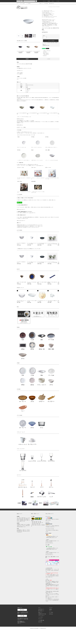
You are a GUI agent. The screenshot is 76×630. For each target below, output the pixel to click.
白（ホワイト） (48, 11)
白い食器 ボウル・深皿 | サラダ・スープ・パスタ (47, 12)
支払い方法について (41, 609)
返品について (44, 44)
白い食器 (53, 20)
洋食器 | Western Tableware (47, 10)
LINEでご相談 (22, 615)
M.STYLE (49, 16)
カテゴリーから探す (22, 3)
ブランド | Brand (45, 16)
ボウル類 (51, 10)
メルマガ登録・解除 (41, 620)
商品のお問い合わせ (51, 3)
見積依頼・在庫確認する (46, 53)
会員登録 (50, 609)
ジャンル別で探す (28, 3)
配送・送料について (41, 610)
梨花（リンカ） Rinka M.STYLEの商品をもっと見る (38, 116)
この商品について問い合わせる (46, 50)
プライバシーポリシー (41, 615)
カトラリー (19, 474)
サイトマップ (40, 618)
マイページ (50, 607)
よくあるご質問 (46, 3)
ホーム (17, 3)
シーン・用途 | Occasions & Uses (47, 13)
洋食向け (51, 14)
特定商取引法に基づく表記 (46, 45)
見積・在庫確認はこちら (21, 621)
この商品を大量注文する (46, 54)
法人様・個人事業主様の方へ (22, 622)
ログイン (50, 610)
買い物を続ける (45, 55)
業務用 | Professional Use (46, 14)
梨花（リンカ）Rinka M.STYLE (54, 16)
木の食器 (18, 389)
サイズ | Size (49, 20)
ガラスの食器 (19, 415)
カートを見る (51, 612)
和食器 (18, 327)
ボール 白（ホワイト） (52, 11)
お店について (41, 3)
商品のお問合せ (22, 609)
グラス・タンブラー (21, 448)
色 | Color (45, 11)
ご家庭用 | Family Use (49, 24)
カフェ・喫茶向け (51, 15)
